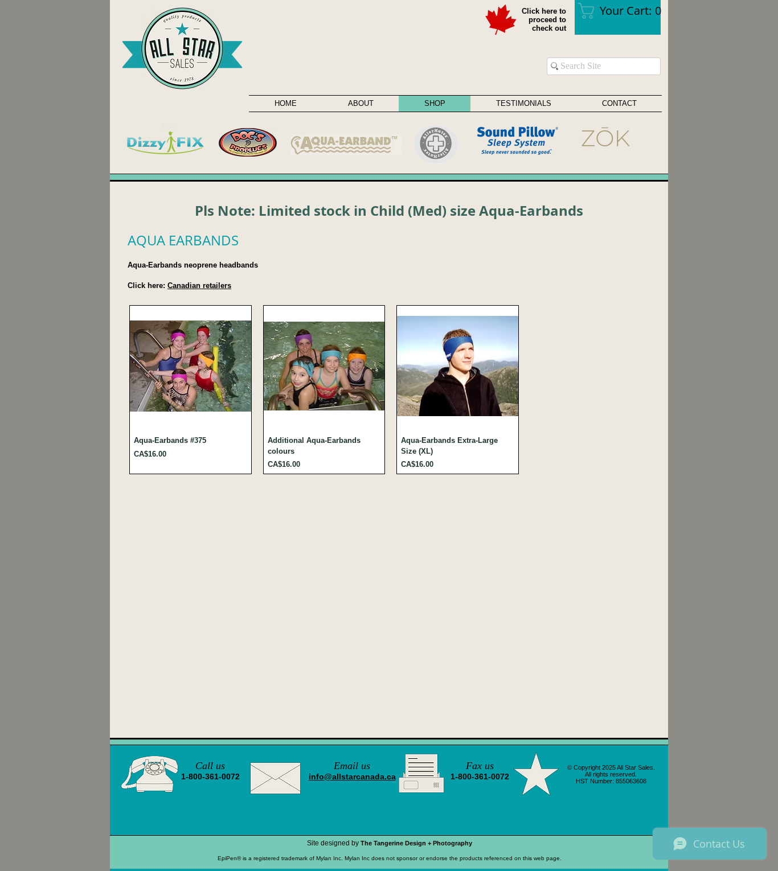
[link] (623, 11)
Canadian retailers (199, 285)
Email (346, 765)
